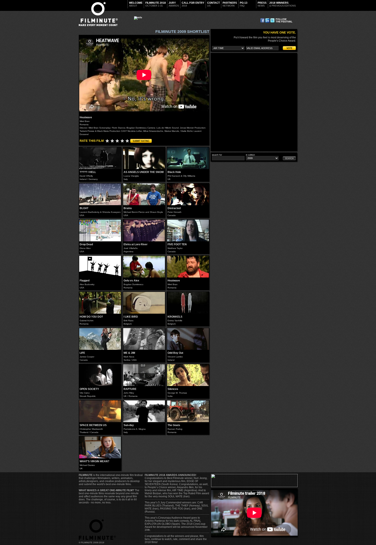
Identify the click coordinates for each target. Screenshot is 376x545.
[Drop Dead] (100, 230)
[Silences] (188, 375)
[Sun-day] (144, 411)
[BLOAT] (100, 194)
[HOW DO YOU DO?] (100, 302)
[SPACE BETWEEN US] (100, 411)
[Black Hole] (188, 158)
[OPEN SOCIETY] (100, 375)
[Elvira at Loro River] (144, 230)
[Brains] (144, 194)
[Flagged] (100, 266)
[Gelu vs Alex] (144, 266)
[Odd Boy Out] (188, 339)
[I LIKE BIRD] (144, 302)
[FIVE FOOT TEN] (188, 230)
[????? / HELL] (100, 158)
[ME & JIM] (144, 339)
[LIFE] (100, 339)
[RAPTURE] (144, 375)
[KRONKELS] (188, 302)
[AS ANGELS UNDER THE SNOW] (144, 158)
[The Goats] (188, 411)
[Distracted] (188, 194)
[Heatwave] (188, 266)
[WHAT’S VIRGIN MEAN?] (100, 447)
